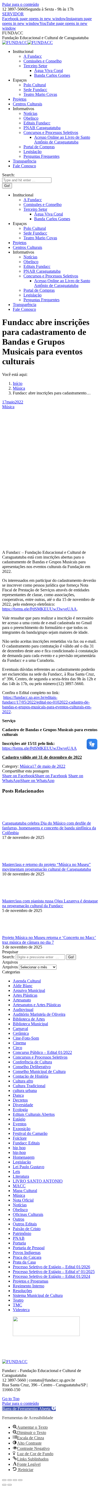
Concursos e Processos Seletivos (40, 1057)
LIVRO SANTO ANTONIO (38, 1181)
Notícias (20, 1205)
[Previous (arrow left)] (4, 1485)
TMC (17, 1305)
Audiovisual (23, 1009)
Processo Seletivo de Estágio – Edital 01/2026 (51, 1267)
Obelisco (20, 1209)
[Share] (9, 1480)
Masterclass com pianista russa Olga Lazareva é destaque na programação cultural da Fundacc (50, 903)
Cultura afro (23, 1081)
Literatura (21, 1176)
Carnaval (20, 1028)
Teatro (18, 1300)
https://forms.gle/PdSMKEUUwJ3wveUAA (39, 609)
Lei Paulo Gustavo (28, 1167)
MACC (19, 1186)
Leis (16, 1171)
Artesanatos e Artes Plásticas (37, 1005)
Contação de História (30, 1076)
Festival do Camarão (30, 1133)
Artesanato (22, 1000)
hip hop (19, 1147)
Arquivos (10, 967)
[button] (29, 1408)
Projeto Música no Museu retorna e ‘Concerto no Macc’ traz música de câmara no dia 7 (49, 940)
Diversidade (23, 1105)
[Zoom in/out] (20, 1480)
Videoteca (21, 1309)
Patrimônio (22, 1233)
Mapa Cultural (25, 1190)
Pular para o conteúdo (20, 4)
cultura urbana (25, 1090)
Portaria (19, 1243)
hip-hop (19, 1152)
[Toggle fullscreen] (15, 1480)
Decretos (20, 1100)
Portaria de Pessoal (29, 1248)
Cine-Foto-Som (26, 1038)
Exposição (21, 1128)
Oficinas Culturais (28, 1214)
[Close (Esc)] (4, 1480)
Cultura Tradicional (29, 1086)
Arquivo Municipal (29, 990)
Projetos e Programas (30, 1281)
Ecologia (20, 1109)
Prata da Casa (24, 1262)
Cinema (19, 1043)
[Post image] (16, 818)
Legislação (22, 1162)
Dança (18, 1095)
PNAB (19, 1238)
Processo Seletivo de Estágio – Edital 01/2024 (51, 1276)
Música (8, 406)
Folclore (20, 1138)
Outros (18, 1219)
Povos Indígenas (27, 1252)
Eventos (19, 1124)
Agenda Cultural (27, 981)
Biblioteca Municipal (30, 1024)
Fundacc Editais (26, 1143)
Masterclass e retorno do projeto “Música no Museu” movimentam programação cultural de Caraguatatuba (46, 866)
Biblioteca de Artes (29, 1019)
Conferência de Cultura (32, 1062)
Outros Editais (25, 1224)
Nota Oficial (23, 1200)
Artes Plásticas (25, 995)
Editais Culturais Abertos (34, 1114)
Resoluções (22, 1290)
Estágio (19, 1119)
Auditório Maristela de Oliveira (39, 1014)
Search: (8, 957)
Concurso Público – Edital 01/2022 (42, 1052)
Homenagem (23, 1157)
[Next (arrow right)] (9, 1485)
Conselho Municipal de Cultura (39, 1071)
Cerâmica (21, 1033)
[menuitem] (23, 51)
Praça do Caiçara (27, 1257)
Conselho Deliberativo (32, 1066)
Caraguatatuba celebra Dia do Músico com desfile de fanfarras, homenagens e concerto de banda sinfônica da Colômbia (49, 828)
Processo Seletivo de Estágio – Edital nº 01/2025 (54, 1271)
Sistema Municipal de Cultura (38, 1295)
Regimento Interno (28, 1286)
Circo (17, 1047)
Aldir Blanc (23, 985)
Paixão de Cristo (27, 1228)
